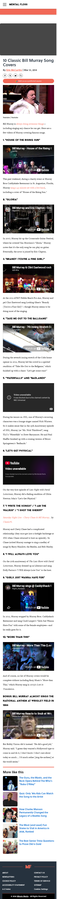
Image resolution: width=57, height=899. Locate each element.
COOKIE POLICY (9, 881)
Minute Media (22, 896)
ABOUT (5, 872)
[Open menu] (4, 4)
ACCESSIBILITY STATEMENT (13, 885)
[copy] (21, 76)
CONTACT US (39, 872)
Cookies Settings (41, 889)
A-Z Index (6, 889)
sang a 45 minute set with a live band (28, 187)
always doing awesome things (30, 123)
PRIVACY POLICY (41, 876)
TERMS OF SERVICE (42, 881)
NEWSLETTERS (8, 876)
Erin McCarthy (14, 70)
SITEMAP (37, 885)
